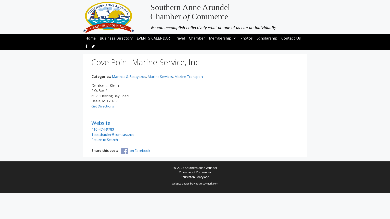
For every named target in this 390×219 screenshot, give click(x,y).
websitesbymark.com (206, 183)
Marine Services (160, 76)
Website (100, 122)
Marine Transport (188, 76)
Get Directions (102, 106)
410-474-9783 (102, 129)
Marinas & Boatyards (129, 76)
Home (90, 38)
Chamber (197, 38)
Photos (246, 38)
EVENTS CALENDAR (153, 38)
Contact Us (291, 38)
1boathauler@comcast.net (112, 134)
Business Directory (116, 38)
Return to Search (104, 139)
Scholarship (267, 38)
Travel (179, 38)
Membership (220, 38)
